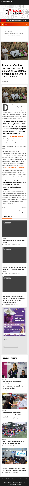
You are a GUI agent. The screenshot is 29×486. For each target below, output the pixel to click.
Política (4, 379)
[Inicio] (2, 24)
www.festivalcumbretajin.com (15, 136)
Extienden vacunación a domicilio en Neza (8, 209)
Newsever (10, 484)
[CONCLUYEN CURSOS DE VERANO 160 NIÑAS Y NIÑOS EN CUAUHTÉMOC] (14, 430)
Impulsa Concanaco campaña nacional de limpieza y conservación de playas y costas (14, 269)
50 (21, 304)
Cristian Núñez (6, 80)
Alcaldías (4, 410)
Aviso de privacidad (8, 343)
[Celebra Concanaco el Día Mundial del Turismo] (14, 228)
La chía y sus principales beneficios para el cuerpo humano (21, 210)
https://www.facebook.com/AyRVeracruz (14, 167)
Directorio (6, 339)
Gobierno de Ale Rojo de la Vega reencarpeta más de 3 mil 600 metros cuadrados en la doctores (13, 415)
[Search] (27, 24)
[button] (6, 24)
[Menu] (6, 24)
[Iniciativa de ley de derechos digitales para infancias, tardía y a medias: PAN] (14, 456)
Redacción (17, 244)
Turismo (3, 62)
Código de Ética (7, 341)
